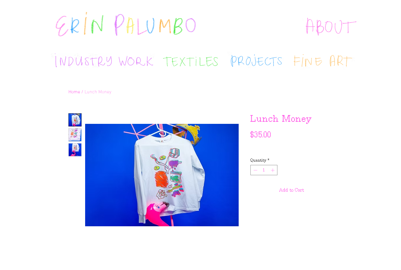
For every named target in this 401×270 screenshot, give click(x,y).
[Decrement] (254, 170)
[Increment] (273, 170)
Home (74, 92)
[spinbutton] (264, 170)
